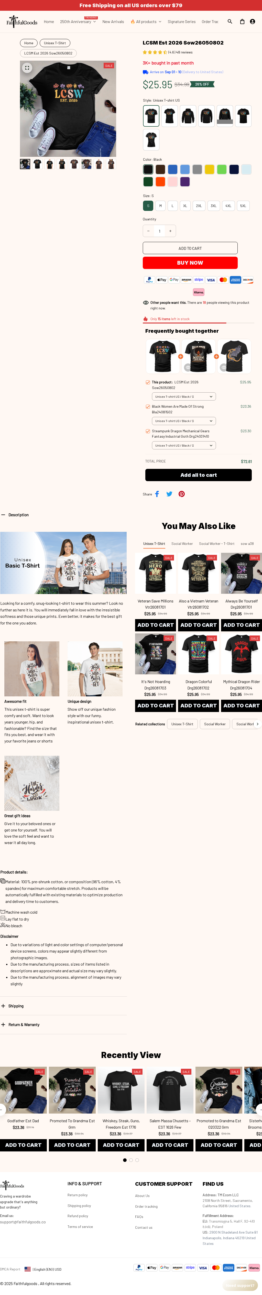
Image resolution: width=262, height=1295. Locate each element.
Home (28, 43)
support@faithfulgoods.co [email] (23, 1221)
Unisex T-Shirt (55, 43)
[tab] (124, 1160)
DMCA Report (10, 1269)
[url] (7, 1215)
